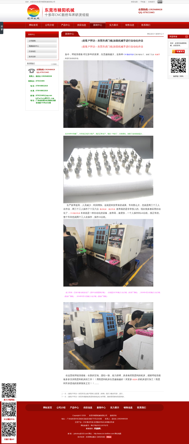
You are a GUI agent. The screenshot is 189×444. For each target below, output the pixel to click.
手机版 (142, 2)
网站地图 (118, 434)
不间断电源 (94, 440)
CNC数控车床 (129, 54)
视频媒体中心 (34, 46)
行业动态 (32, 51)
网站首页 (33, 25)
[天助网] (94, 428)
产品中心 (65, 25)
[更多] (54, 64)
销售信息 (129, 25)
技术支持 (32, 57)
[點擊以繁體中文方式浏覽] (160, 2)
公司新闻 (32, 41)
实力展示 (113, 25)
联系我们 (145, 25)
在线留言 (151, 2)
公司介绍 (49, 25)
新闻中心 (97, 25)
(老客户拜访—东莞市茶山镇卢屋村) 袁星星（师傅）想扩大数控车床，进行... (96, 394)
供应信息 (134, 2)
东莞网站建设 (91, 437)
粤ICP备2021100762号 (99, 425)
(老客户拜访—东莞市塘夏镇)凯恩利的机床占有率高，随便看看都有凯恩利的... (96, 397)
